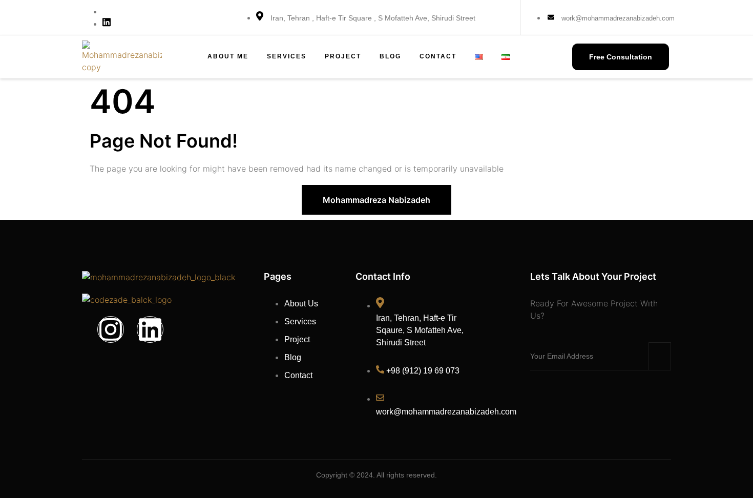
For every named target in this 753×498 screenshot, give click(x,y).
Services (286, 56)
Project (343, 56)
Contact (438, 56)
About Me (227, 56)
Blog (390, 56)
